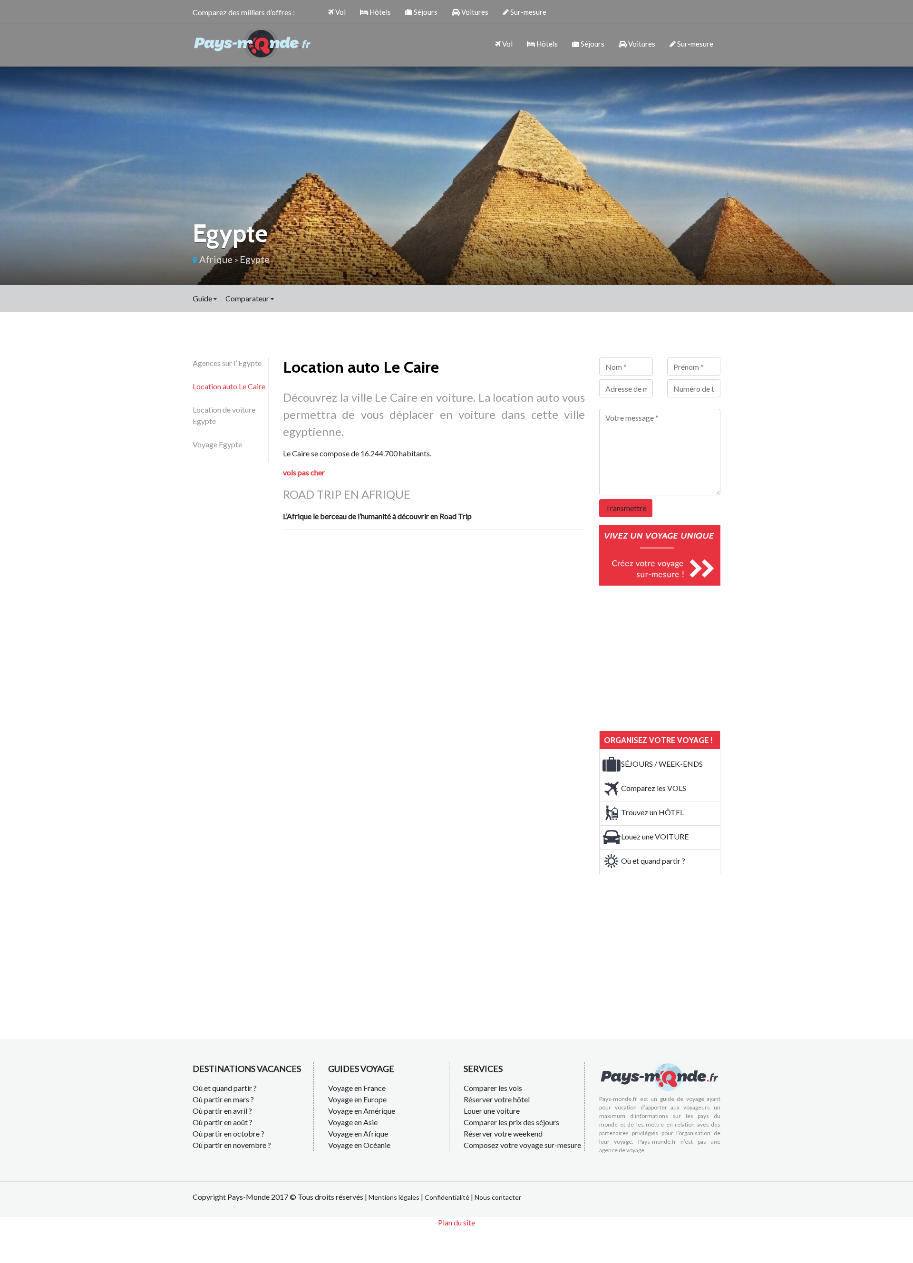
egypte (255, 259)
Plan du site (456, 1222)
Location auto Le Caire (229, 386)
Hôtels (379, 12)
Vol (340, 12)
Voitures (474, 12)
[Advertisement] (670, 657)
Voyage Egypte (217, 444)
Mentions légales (394, 1197)
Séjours (424, 12)
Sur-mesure (527, 12)
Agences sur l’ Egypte (227, 362)
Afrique (216, 259)
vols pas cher (304, 472)
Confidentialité (447, 1197)
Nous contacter (498, 1197)
